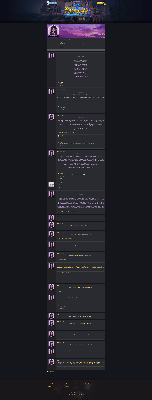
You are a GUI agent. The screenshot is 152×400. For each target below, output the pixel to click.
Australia (69, 28)
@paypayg (66, 363)
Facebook (68, 383)
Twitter (67, 385)
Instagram (68, 388)
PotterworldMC (50, 383)
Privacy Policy (87, 385)
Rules (64, 21)
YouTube (67, 386)
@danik (85, 266)
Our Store (49, 386)
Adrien (61, 305)
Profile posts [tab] (50, 49)
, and (62, 249)
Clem (61, 106)
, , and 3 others (67, 132)
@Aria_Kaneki (76, 266)
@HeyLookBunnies (92, 363)
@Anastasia (59, 267)
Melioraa (102, 28)
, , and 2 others (67, 102)
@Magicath (81, 267)
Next (52, 371)
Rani (58, 54)
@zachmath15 (85, 363)
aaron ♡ (61, 135)
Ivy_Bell (61, 82)
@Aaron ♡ (76, 225)
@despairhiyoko (87, 267)
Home (49, 21)
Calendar (56, 21)
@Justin (88, 323)
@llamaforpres (91, 266)
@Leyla (70, 266)
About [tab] (66, 49)
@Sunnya (93, 267)
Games (60, 21)
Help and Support (88, 383)
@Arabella (93, 362)
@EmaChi (82, 266)
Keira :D (61, 142)
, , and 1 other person (68, 211)
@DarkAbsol (88, 362)
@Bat (98, 267)
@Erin (99, 363)
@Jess (84, 362)
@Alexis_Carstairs (75, 267)
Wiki (66, 21)
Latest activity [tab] (56, 49)
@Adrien (90, 297)
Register (97, 21)
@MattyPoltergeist (97, 266)
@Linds (102, 267)
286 (83, 43)
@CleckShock (98, 362)
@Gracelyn (64, 267)
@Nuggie (69, 267)
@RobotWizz (77, 234)
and (63, 228)
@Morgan (77, 245)
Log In (101, 21)
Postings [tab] (61, 49)
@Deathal (76, 255)
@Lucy (89, 334)
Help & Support (71, 21)
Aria (60, 276)
